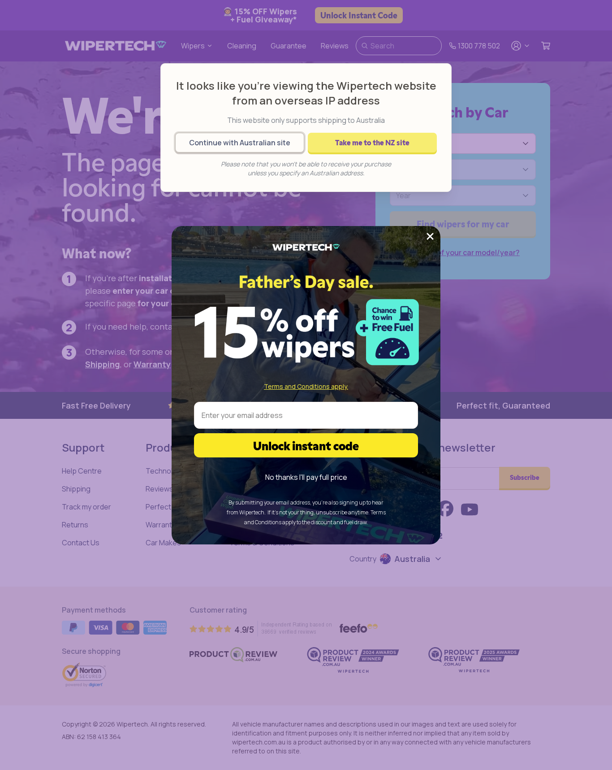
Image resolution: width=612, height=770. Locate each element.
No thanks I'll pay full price (306, 477)
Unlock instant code (306, 445)
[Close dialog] (430, 236)
